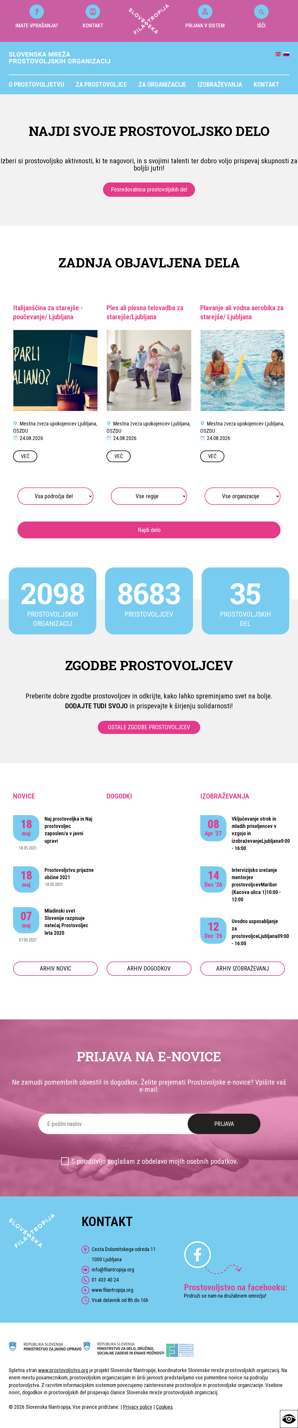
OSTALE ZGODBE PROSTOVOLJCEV (149, 727)
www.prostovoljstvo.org (63, 1370)
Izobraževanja (220, 84)
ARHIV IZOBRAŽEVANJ (242, 968)
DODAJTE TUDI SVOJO (96, 706)
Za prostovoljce (101, 84)
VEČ (25, 456)
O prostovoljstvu (36, 84)
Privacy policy (137, 1407)
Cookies (164, 1407)
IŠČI (261, 25)
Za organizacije (162, 84)
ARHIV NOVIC (55, 968)
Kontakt (266, 84)
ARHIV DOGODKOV (149, 968)
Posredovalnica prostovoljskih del (149, 189)
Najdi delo (149, 529)
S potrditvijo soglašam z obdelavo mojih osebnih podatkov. (154, 1161)
